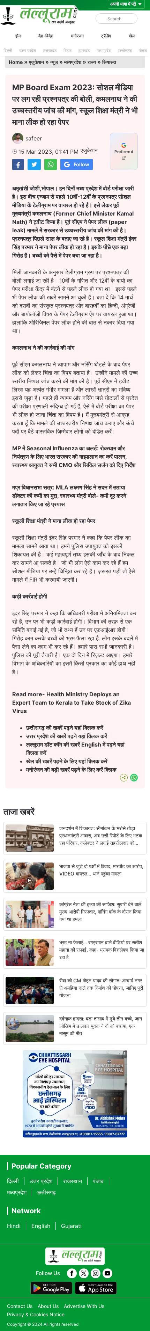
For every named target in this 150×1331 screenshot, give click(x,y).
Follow (81, 164)
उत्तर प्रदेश (27, 50)
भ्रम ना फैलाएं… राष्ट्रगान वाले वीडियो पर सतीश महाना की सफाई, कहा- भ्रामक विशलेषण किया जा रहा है (101, 949)
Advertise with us (84, 1306)
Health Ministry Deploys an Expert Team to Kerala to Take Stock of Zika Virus (71, 702)
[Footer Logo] (75, 1256)
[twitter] (84, 1273)
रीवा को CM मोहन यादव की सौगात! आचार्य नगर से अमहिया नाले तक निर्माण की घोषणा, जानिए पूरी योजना (101, 987)
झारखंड (84, 50)
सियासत (109, 62)
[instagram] (95, 1273)
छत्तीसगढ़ (125, 50)
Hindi (14, 1225)
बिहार (67, 50)
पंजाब (143, 50)
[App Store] (96, 1288)
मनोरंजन (77, 35)
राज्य (92, 62)
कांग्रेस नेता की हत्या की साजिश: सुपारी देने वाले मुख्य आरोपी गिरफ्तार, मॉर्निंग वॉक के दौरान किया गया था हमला (100, 911)
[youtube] (107, 1273)
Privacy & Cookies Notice (36, 1314)
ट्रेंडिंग (106, 35)
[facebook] (72, 1273)
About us (48, 1306)
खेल (132, 35)
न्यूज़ (54, 62)
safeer (33, 138)
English (40, 1225)
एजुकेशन (36, 62)
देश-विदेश (45, 35)
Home (16, 62)
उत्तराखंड (50, 50)
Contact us (19, 1306)
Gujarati (71, 1225)
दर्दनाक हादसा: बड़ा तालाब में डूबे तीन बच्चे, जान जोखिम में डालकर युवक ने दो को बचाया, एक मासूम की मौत (100, 1026)
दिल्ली (7, 50)
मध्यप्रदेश (104, 50)
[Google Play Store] (51, 1288)
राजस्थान (72, 1181)
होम (18, 35)
